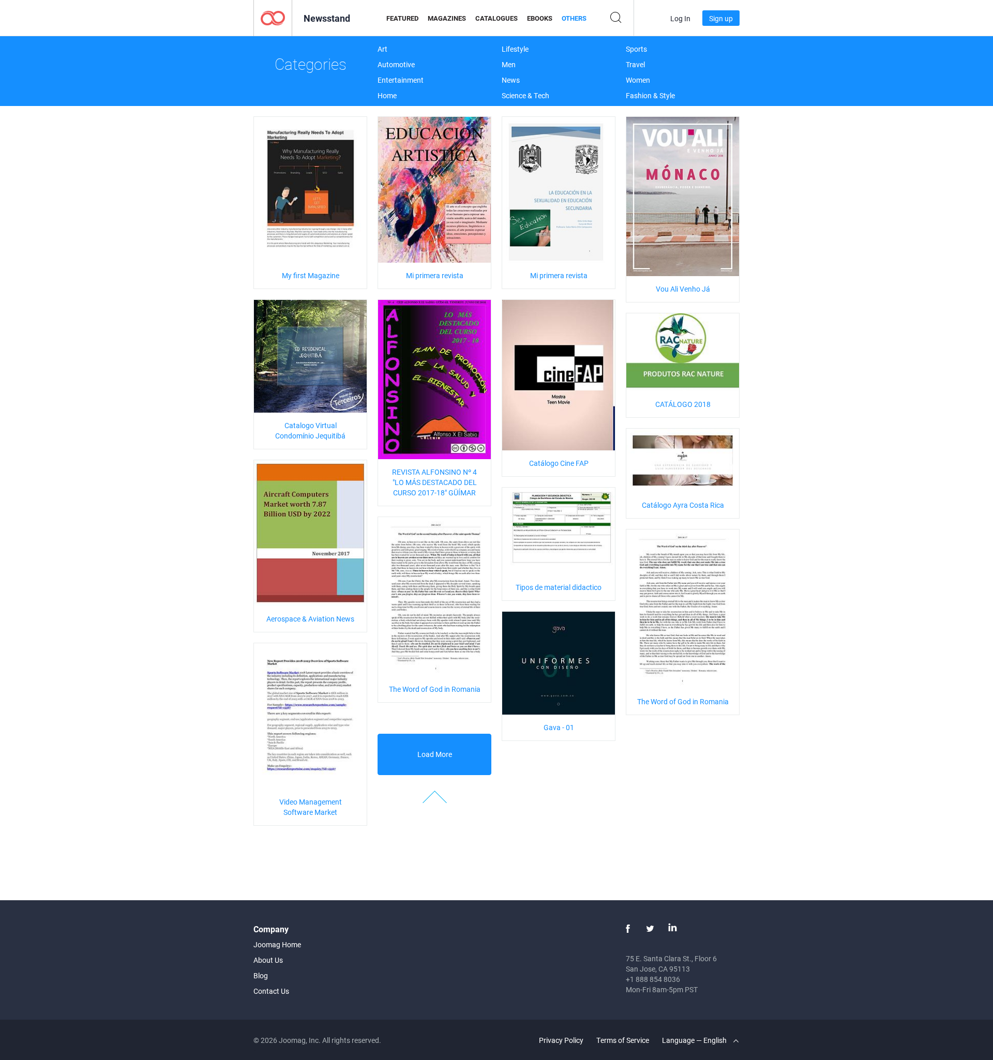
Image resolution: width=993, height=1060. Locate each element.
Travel (635, 64)
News (511, 80)
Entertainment (401, 80)
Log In (680, 18)
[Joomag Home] (273, 17)
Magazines (447, 18)
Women (638, 80)
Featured (402, 18)
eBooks (539, 18)
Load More (434, 754)
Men (509, 64)
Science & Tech (525, 95)
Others (574, 18)
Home (387, 95)
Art (382, 49)
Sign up (721, 18)
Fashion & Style (650, 95)
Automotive (396, 64)
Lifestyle (515, 49)
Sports (636, 49)
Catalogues (496, 18)
